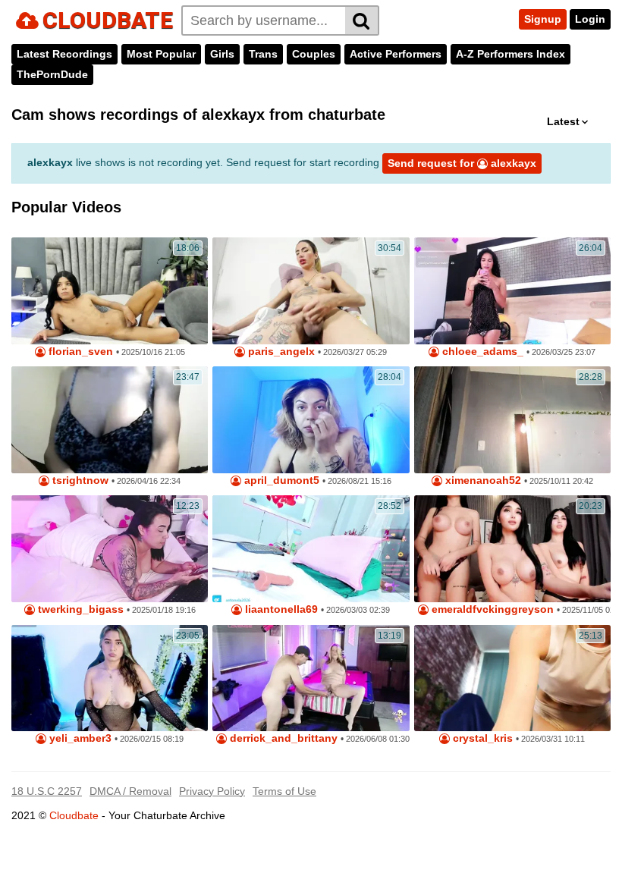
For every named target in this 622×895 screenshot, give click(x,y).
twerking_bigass (79, 609)
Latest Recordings (64, 54)
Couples (313, 54)
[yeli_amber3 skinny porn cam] (109, 678)
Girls (222, 54)
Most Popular (161, 54)
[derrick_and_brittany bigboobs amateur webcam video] (310, 678)
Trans (263, 54)
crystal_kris (481, 738)
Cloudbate (74, 815)
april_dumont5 (280, 480)
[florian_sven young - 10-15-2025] (109, 290)
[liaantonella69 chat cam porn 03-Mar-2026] (310, 548)
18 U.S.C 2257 (46, 791)
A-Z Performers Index (510, 54)
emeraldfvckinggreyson (491, 609)
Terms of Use (284, 791)
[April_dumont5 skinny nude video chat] (310, 419)
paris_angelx (280, 351)
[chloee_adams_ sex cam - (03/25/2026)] (512, 290)
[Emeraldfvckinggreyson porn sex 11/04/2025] (512, 548)
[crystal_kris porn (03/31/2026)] (512, 678)
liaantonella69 (280, 609)
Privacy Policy (212, 791)
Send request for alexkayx (462, 163)
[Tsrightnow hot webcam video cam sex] (109, 419)
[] (362, 20)
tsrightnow (78, 480)
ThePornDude (52, 74)
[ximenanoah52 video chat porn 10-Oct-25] (512, 419)
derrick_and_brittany (282, 738)
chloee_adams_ (481, 351)
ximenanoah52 (481, 480)
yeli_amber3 (79, 738)
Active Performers (395, 54)
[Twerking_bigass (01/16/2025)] (109, 548)
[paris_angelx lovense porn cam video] (310, 290)
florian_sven (79, 351)
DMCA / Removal (130, 791)
